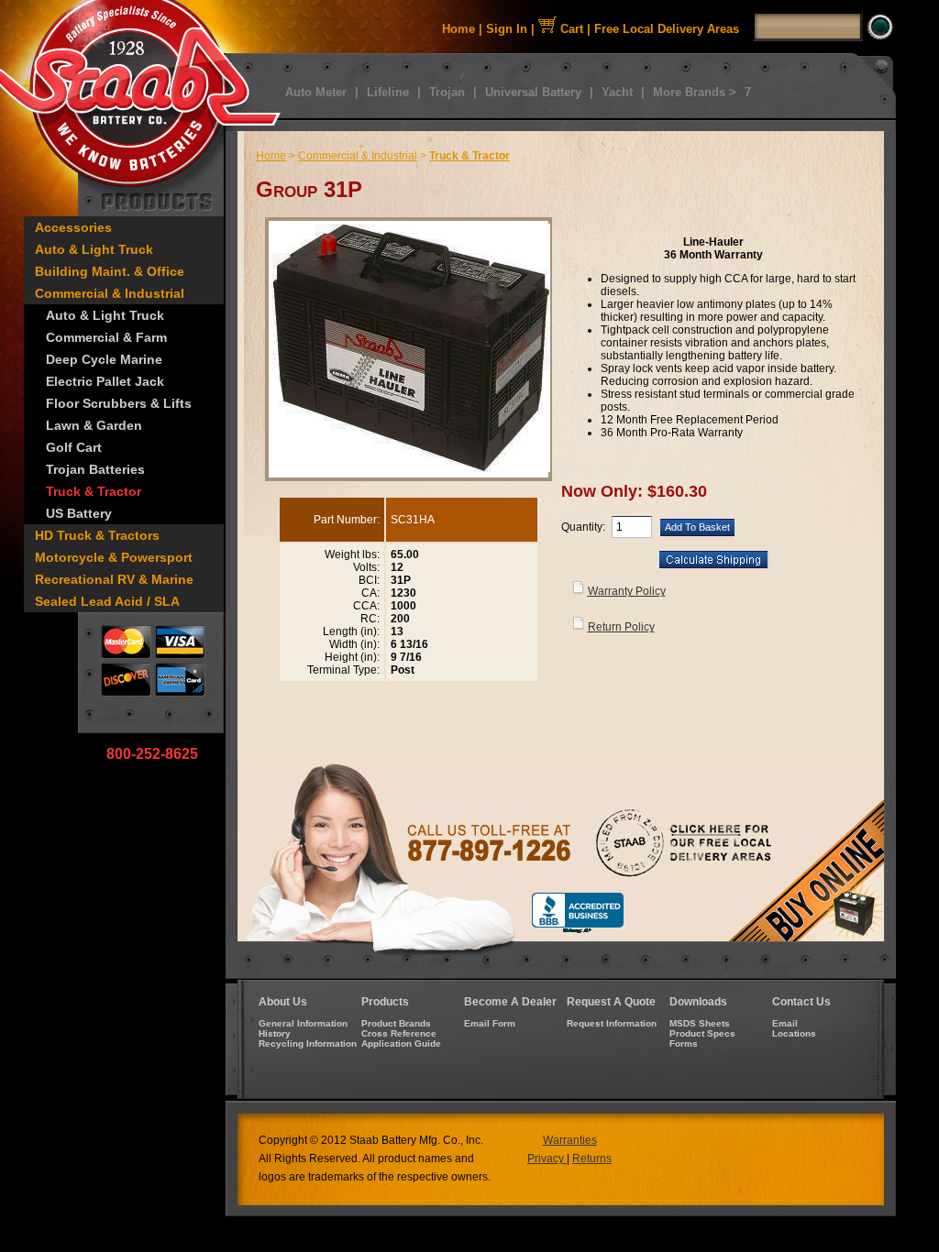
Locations (794, 1033)
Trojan (447, 92)
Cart (570, 29)
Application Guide (401, 1043)
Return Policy (621, 627)
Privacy (547, 1158)
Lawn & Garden (94, 425)
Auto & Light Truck (94, 249)
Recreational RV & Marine (114, 579)
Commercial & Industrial (109, 293)
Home (458, 29)
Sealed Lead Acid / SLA (107, 601)
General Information (303, 1023)
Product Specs (702, 1033)
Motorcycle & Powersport (114, 557)
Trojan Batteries (95, 469)
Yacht (617, 92)
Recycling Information (308, 1043)
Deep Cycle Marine (104, 359)
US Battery (79, 513)
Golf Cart (74, 447)
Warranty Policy (627, 591)
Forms (683, 1043)
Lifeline (388, 92)
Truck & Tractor (93, 491)
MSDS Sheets (699, 1023)
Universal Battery (533, 92)
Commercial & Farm (106, 337)
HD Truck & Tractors (97, 535)
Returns (592, 1158)
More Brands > (694, 92)
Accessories (73, 227)
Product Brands (396, 1023)
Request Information (612, 1023)
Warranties (570, 1140)
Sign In (506, 29)
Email (785, 1023)
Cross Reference (398, 1033)
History (275, 1033)
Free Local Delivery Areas (666, 29)
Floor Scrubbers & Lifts (119, 403)
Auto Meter (316, 92)
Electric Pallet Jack (105, 381)
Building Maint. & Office (109, 271)
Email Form (489, 1023)
